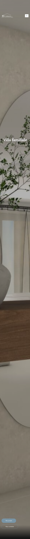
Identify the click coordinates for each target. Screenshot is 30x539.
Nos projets (9, 520)
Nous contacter (10, 526)
